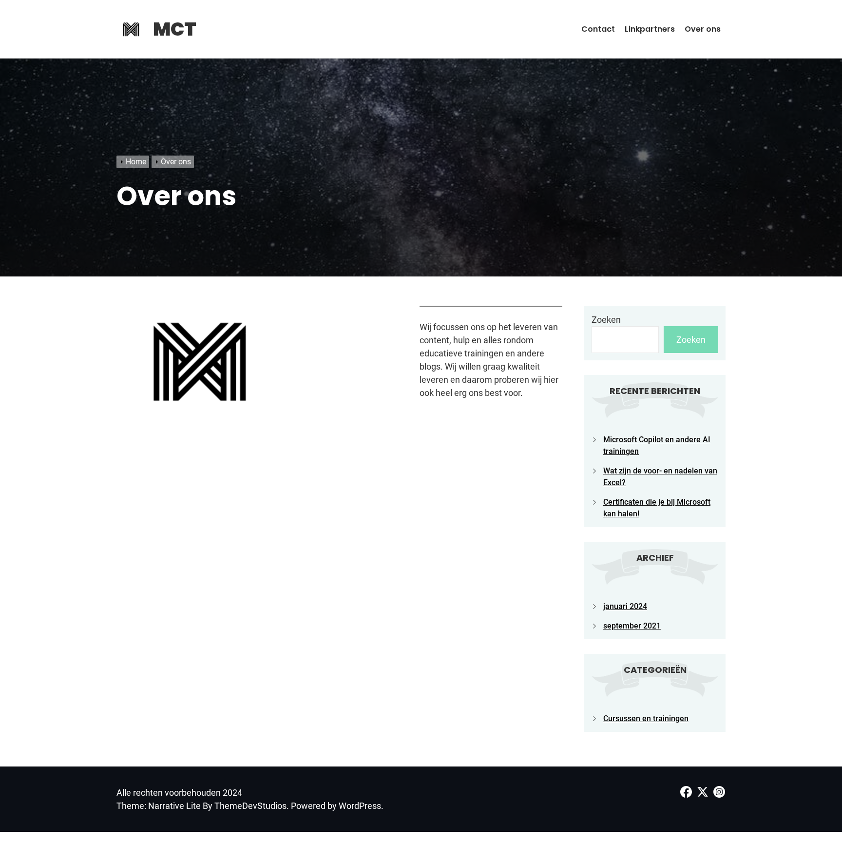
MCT (174, 29)
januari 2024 (625, 606)
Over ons (703, 29)
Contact (598, 29)
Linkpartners (650, 29)
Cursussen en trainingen (646, 718)
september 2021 (632, 625)
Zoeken (606, 319)
